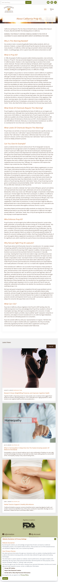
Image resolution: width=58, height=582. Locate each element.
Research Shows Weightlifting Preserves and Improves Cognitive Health (26, 393)
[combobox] (13, 2)
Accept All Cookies (10, 568)
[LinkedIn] (51, 2)
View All (51, 346)
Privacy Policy (25, 575)
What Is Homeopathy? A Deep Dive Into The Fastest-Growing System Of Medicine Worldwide (26, 448)
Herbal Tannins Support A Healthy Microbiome (19, 504)
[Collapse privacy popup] (55, 539)
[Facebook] (48, 2)
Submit (5, 578)
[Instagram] (55, 2)
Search (28, 2)
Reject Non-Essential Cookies (13, 570)
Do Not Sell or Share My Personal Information (17, 572)
